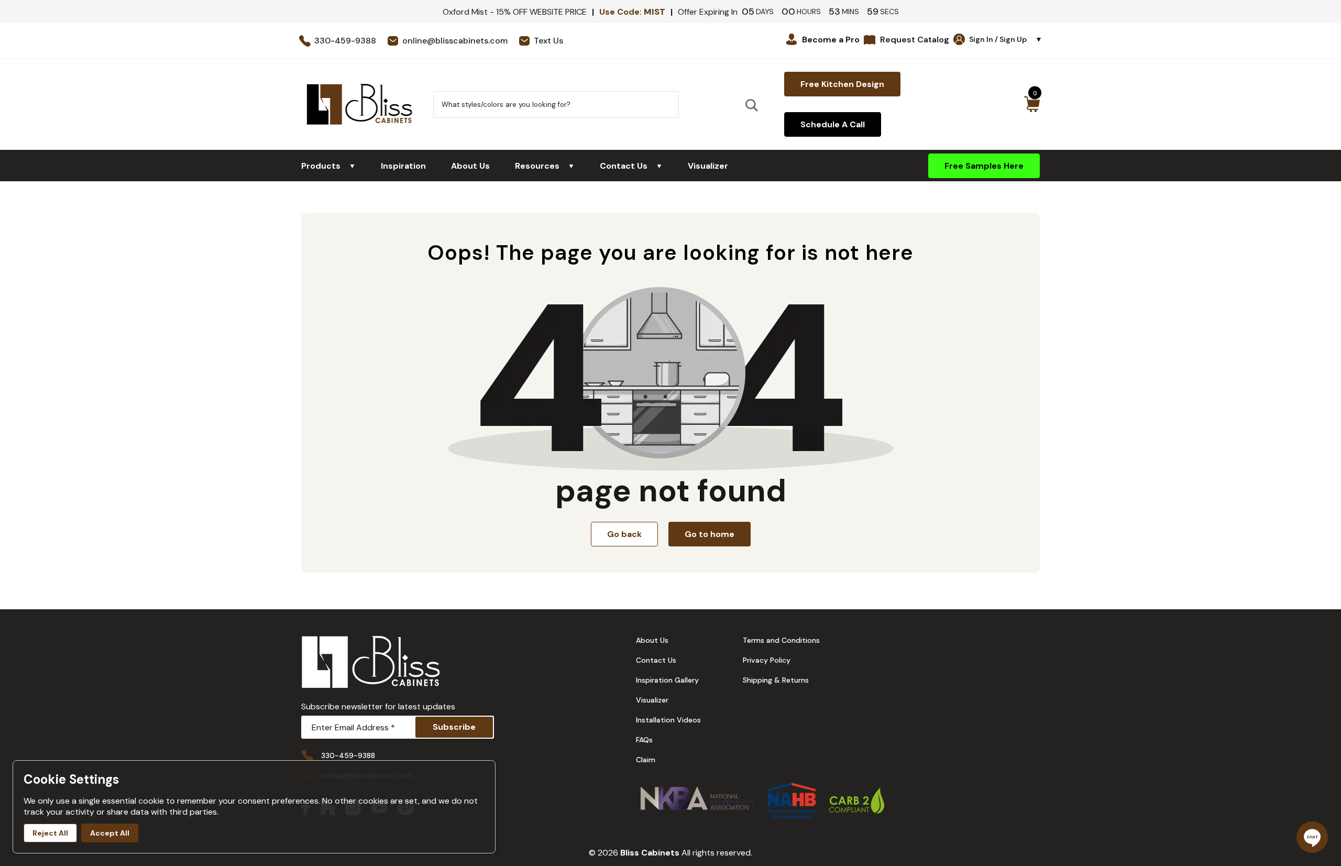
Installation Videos (668, 720)
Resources (545, 165)
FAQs (644, 739)
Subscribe (454, 726)
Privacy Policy (766, 660)
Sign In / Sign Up (1005, 39)
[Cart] (1032, 104)
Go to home (709, 534)
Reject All (50, 833)
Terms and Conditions (781, 640)
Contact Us (631, 165)
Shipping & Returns (776, 680)
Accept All (109, 833)
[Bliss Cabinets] (359, 104)
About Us (470, 165)
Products (328, 165)
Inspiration (403, 165)
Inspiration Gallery (667, 680)
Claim (645, 759)
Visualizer (708, 165)
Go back (624, 534)
